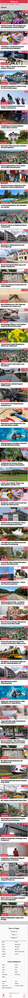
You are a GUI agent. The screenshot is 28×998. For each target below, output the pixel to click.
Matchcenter (17, 944)
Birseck (18, 4)
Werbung (4, 981)
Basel (6, 4)
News (3, 942)
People (3, 946)
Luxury (16, 967)
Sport (3, 944)
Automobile (4, 974)
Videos (3, 949)
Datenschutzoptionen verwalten (8, 987)
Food (16, 969)
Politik (16, 942)
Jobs (3, 983)
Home (2, 4)
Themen (16, 953)
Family (3, 969)
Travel (16, 972)
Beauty (3, 976)
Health (3, 964)
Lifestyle (4, 953)
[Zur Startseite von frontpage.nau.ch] (14, 1)
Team (16, 981)
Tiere (3, 972)
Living (16, 964)
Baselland (12, 4)
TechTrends (17, 974)
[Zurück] (1, 1)
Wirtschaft (17, 946)
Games (3, 951)
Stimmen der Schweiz (19, 951)
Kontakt (16, 983)
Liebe (3, 967)
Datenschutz (5, 985)
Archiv (3, 956)
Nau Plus (17, 949)
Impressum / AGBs (19, 985)
